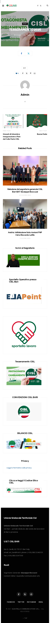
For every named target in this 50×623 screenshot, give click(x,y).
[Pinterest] (30, 73)
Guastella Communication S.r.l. (26, 609)
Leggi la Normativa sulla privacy (19, 467)
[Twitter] (28, 53)
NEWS (25, 24)
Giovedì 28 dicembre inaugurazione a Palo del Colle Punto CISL (11, 136)
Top (25, 618)
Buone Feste (42, 134)
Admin (18, 35)
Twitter (21, 602)
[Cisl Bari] (12, 5)
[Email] (34, 73)
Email (41, 602)
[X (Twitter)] (25, 594)
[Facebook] (21, 53)
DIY (24, 68)
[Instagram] (31, 594)
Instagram (31, 602)
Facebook (11, 602)
